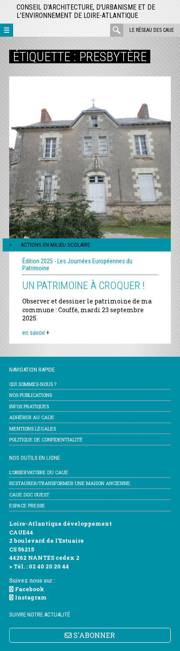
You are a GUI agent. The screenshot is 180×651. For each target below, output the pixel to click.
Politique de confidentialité (46, 439)
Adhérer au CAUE (31, 417)
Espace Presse (27, 505)
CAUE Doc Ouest (29, 494)
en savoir (35, 332)
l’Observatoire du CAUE (38, 472)
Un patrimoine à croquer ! (83, 285)
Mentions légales (32, 428)
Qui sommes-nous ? (32, 384)
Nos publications (30, 395)
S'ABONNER (93, 635)
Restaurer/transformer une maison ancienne (69, 483)
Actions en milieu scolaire (55, 244)
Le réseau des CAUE (151, 30)
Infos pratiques (29, 406)
